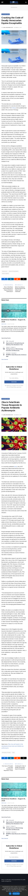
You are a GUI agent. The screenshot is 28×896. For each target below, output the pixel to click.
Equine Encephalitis (13, 271)
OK (10, 893)
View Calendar (4, 359)
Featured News (5, 14)
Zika (13, 752)
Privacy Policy (13, 387)
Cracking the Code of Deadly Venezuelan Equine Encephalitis (20, 767)
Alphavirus (4, 271)
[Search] (26, 2)
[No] (26, 890)
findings (14, 108)
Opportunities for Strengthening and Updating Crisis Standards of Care (15, 343)
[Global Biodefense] (14, 2)
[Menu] (2, 2)
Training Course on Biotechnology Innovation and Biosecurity (14, 349)
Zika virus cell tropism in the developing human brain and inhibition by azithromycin (12, 746)
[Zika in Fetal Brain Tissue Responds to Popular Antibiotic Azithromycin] (14, 425)
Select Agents (5, 273)
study (15, 466)
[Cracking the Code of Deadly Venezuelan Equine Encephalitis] (14, 37)
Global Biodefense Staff (8, 27)
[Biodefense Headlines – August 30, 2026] (14, 311)
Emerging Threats (6, 752)
